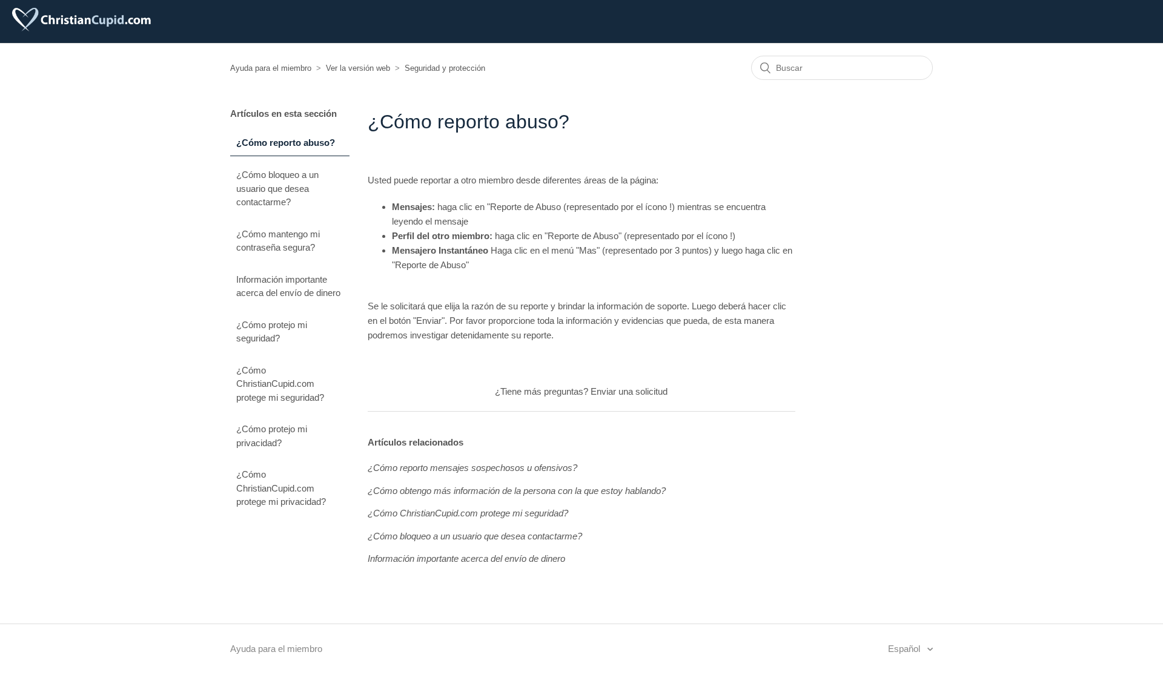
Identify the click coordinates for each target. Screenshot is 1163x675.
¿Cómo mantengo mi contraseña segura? (278, 241)
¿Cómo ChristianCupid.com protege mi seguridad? (280, 384)
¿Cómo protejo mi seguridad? (271, 332)
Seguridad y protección (445, 68)
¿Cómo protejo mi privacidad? (271, 436)
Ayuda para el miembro (270, 68)
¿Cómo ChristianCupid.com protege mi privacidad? (281, 488)
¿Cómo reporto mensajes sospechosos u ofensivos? (472, 468)
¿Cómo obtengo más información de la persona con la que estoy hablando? (517, 491)
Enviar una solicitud (629, 391)
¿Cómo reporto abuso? (285, 142)
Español (905, 649)
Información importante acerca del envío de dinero (288, 286)
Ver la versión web (358, 68)
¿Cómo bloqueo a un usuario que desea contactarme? (277, 188)
